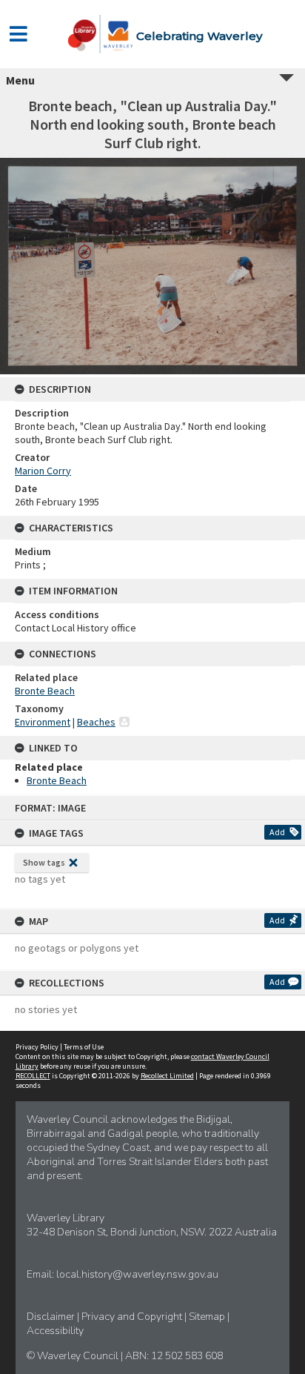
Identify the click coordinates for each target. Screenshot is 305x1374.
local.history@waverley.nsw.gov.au (137, 1274)
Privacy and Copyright (132, 1317)
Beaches (96, 722)
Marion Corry (43, 470)
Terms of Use (84, 1047)
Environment (42, 722)
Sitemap (208, 1317)
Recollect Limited (167, 1076)
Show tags (44, 862)
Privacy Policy (37, 1047)
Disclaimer (52, 1317)
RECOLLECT (33, 1076)
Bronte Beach (45, 690)
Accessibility (55, 1331)
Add (277, 831)
